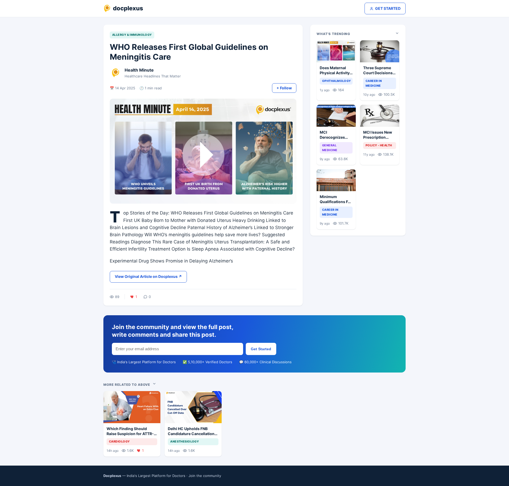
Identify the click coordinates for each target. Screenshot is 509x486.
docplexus (128, 8)
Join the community (204, 476)
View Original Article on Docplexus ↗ (148, 276)
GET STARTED (388, 8)
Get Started (261, 349)
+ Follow (284, 88)
